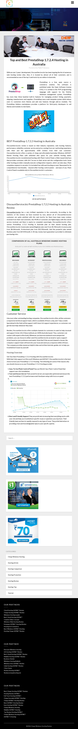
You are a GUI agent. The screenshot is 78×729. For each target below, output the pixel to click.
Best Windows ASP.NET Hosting (14, 629)
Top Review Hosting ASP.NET (13, 712)
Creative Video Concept (11, 619)
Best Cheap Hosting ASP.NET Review (16, 691)
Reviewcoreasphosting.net (12, 673)
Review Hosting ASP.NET (12, 670)
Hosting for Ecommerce (11, 626)
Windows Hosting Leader (12, 615)
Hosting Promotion (14, 575)
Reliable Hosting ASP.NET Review (14, 656)
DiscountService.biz (14, 212)
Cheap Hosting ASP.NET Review (14, 612)
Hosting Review (13, 581)
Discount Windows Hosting (12, 649)
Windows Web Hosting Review (14, 622)
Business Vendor (9, 659)
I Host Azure (8, 668)
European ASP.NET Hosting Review (15, 624)
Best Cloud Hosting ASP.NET (13, 617)
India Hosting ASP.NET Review (13, 666)
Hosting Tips (12, 587)
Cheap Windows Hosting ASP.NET (15, 714)
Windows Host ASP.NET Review (14, 663)
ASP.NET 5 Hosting (10, 717)
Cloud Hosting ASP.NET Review (14, 610)
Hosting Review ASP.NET (12, 693)
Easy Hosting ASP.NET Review (13, 705)
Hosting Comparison (15, 569)
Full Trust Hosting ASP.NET (12, 696)
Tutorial (10, 593)
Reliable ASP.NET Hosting (12, 710)
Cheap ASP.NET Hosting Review (14, 700)
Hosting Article (13, 563)
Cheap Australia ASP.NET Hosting (14, 698)
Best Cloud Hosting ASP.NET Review (15, 654)
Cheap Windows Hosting (16, 557)
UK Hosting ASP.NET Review (13, 652)
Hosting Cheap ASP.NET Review (14, 631)
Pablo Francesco (43, 68)
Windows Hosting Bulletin (12, 661)
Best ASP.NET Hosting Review (13, 703)
